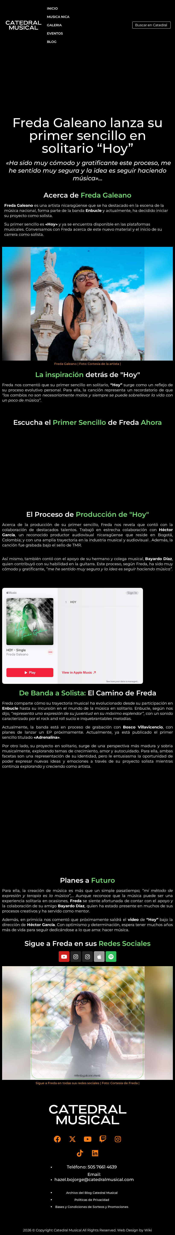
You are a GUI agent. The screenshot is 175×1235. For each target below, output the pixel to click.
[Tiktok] (80, 1153)
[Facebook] (57, 1139)
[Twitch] (103, 1139)
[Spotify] (111, 956)
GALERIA (54, 25)
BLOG (52, 42)
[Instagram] (75, 956)
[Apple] (99, 956)
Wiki (148, 1230)
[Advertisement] (87, 82)
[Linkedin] (95, 1153)
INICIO (52, 8)
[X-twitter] (72, 1139)
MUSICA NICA (58, 17)
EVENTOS (55, 33)
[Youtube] (64, 956)
